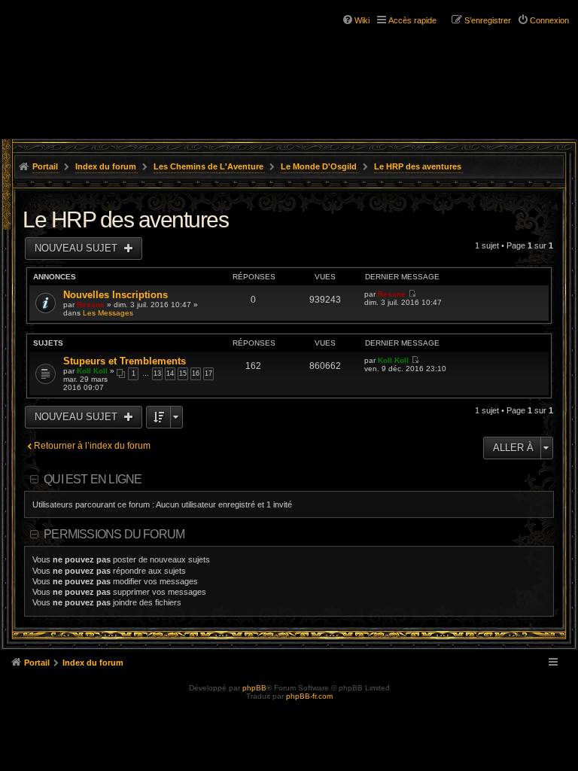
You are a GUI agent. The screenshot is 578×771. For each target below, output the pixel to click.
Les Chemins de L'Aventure (208, 166)
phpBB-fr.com (309, 696)
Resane (91, 304)
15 (183, 373)
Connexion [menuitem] (549, 20)
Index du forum (105, 166)
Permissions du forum (114, 534)
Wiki (362, 20)
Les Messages (108, 313)
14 (170, 373)
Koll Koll (92, 371)
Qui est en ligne (92, 479)
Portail (45, 166)
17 (208, 373)
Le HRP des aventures (417, 166)
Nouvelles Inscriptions (115, 294)
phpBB (254, 688)
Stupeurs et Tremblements (124, 361)
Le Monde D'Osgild (319, 166)
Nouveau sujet (77, 248)
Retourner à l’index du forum (92, 445)
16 (195, 373)
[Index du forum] (75, 37)
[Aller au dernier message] (412, 294)
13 (157, 373)
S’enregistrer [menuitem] (487, 20)
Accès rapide (412, 20)
